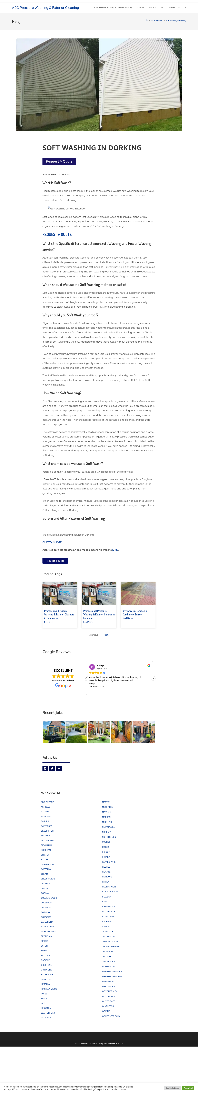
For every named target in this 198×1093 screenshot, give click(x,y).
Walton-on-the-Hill (112, 976)
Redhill (106, 867)
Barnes (45, 821)
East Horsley (48, 927)
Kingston (46, 1008)
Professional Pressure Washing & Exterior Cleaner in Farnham (99, 614)
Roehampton (109, 887)
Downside (46, 917)
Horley (45, 994)
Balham (45, 812)
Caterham (46, 869)
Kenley (45, 998)
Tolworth (107, 951)
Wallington (108, 966)
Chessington (48, 879)
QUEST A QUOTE (52, 542)
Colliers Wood (49, 898)
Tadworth (107, 932)
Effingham (46, 936)
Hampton (45, 979)
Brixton (45, 855)
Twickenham (108, 961)
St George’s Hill (111, 892)
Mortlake (107, 822)
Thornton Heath (110, 947)
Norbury (106, 832)
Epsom (44, 941)
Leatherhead (48, 1013)
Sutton (106, 926)
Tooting (106, 956)
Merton (106, 802)
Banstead (46, 816)
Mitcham (106, 812)
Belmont (45, 836)
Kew (43, 1003)
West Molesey (110, 996)
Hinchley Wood (49, 989)
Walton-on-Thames (112, 971)
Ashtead (45, 807)
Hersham (45, 984)
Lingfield (46, 1018)
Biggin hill (46, 845)
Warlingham (108, 986)
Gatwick (45, 960)
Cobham (45, 893)
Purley (106, 852)
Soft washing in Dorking (176, 20)
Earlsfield (47, 922)
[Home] (147, 20)
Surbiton (107, 922)
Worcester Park (111, 1016)
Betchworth (47, 840)
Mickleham (107, 807)
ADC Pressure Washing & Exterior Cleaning (45, 8)
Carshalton (47, 864)
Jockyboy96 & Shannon (113, 1043)
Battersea (46, 826)
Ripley (105, 882)
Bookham (46, 850)
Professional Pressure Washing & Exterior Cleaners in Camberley (59, 614)
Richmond (107, 877)
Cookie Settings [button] (172, 1088)
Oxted (105, 847)
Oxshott (106, 842)
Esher (44, 946)
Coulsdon (46, 903)
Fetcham (45, 955)
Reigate (106, 872)
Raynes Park (109, 862)
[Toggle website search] (185, 7)
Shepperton (108, 907)
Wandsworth (109, 981)
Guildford (46, 970)
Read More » (49, 622)
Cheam (44, 874)
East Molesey (48, 931)
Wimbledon (108, 1006)
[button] (153, 678)
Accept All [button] (188, 1088)
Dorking (45, 912)
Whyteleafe (108, 1001)
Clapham (45, 884)
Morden (106, 817)
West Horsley (109, 991)
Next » (106, 635)
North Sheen (109, 837)
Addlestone (47, 802)
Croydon (45, 907)
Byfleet (45, 860)
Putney (106, 857)
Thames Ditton (110, 941)
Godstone (46, 965)
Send (104, 902)
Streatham (108, 917)
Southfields (108, 912)
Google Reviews (56, 651)
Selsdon (106, 897)
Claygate (46, 888)
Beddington (47, 831)
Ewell (44, 951)
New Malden (108, 827)
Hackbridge (47, 975)
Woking (106, 1011)
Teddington (108, 937)
